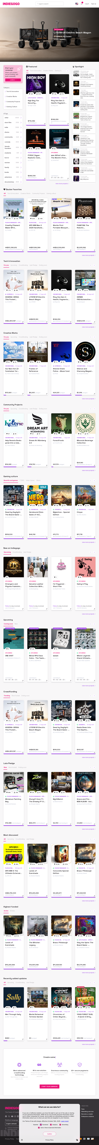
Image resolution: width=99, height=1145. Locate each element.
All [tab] (27, 70)
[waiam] (61, 639)
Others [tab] (38, 480)
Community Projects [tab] (38, 193)
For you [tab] (6, 265)
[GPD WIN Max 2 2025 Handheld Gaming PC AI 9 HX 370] (37, 208)
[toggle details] (45, 125)
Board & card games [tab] (11, 480)
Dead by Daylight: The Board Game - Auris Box (13, 514)
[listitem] (13, 117)
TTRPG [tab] (22, 480)
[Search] (38, 3)
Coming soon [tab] (8, 624)
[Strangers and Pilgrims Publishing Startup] (13, 567)
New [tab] (16, 624)
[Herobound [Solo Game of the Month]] (37, 495)
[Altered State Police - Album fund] (61, 352)
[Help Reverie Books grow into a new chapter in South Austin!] (13, 423)
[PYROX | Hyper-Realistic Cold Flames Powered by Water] (36, 139)
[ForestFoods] (61, 423)
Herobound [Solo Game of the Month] (36, 514)
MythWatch (58, 799)
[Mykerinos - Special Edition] (61, 495)
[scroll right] (67, 70)
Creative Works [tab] (48, 70)
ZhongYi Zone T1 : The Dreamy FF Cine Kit (37, 801)
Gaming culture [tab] (51, 193)
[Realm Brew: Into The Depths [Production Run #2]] (85, 710)
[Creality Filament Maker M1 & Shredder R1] (13, 208)
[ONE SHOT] (13, 639)
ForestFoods (58, 440)
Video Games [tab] (30, 480)
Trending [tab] (7, 695)
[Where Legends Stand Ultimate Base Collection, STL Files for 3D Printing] (85, 639)
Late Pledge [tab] (33, 265)
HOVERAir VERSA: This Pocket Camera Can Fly (12, 299)
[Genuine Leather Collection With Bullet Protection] (37, 567)
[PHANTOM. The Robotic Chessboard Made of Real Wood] (85, 208)
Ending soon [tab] (43, 265)
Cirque (79, 512)
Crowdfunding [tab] (23, 265)
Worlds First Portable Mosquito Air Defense (61, 227)
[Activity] (81, 4)
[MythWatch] (61, 782)
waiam (55, 656)
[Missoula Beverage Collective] (85, 423)
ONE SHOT (9, 656)
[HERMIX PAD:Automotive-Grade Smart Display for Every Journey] (85, 280)
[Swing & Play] (85, 567)
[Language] (76, 4)
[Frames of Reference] (37, 352)
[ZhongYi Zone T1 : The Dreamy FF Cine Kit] (37, 782)
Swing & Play (82, 584)
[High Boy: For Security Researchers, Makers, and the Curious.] (36, 84)
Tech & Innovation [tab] (35, 70)
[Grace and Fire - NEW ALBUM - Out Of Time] (85, 782)
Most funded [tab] (16, 695)
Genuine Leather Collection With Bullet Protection (36, 586)
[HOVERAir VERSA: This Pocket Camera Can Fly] (13, 280)
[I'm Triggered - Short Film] (61, 567)
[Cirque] (85, 495)
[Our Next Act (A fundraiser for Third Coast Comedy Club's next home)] (13, 352)
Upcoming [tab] (14, 265)
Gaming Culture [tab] (59, 70)
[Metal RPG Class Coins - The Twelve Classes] (37, 639)
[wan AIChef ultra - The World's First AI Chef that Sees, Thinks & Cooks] (59, 139)
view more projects (61, 183)
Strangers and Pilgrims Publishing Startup (13, 586)
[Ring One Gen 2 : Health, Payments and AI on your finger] (59, 84)
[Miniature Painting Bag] (13, 782)
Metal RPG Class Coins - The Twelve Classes (37, 658)
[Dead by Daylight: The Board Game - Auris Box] (13, 495)
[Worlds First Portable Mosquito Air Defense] (61, 208)
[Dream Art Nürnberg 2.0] (37, 423)
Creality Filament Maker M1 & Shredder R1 (12, 227)
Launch (12, 80)
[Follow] (7, 577)
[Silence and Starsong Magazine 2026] (85, 352)
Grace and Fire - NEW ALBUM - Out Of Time (84, 801)
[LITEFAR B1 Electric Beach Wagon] (37, 280)
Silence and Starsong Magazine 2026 (85, 371)
